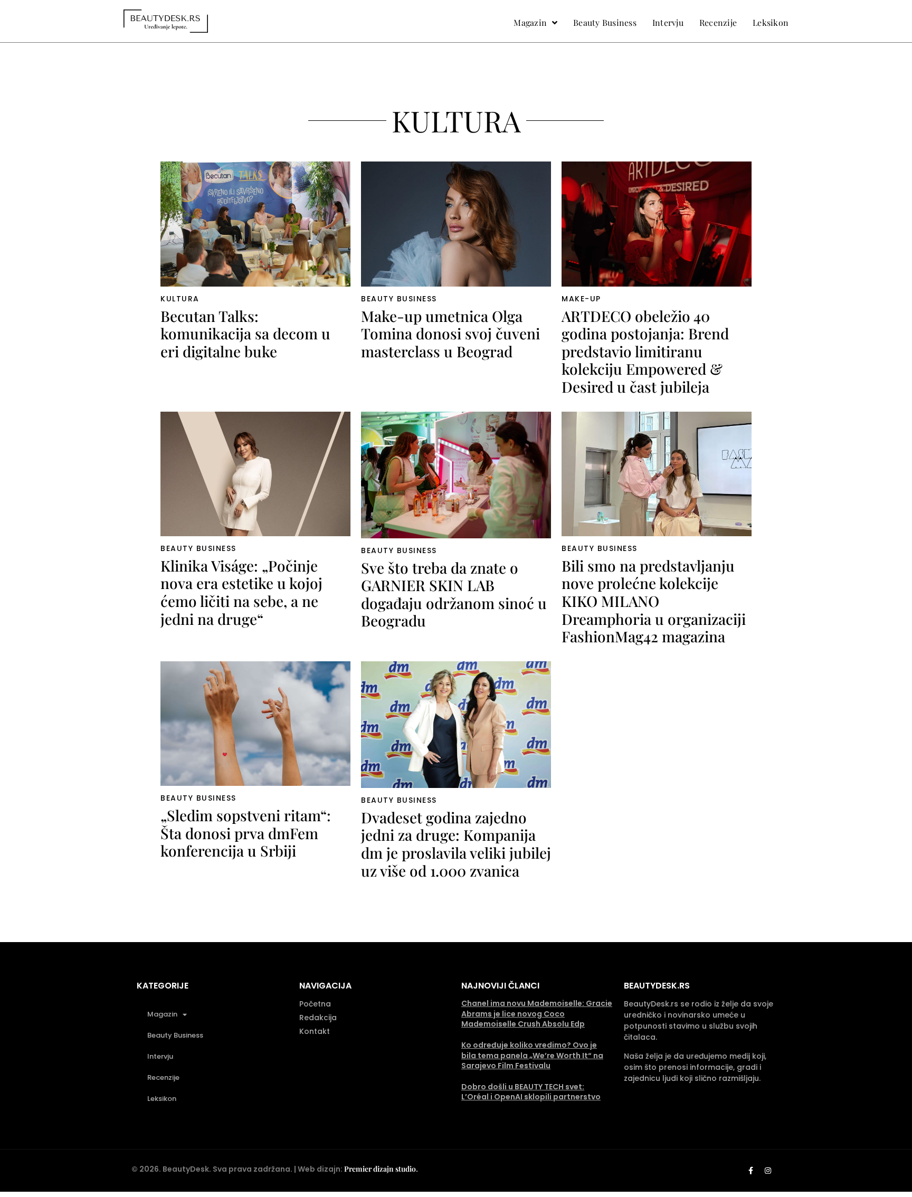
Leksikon (161, 1099)
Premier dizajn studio (380, 1169)
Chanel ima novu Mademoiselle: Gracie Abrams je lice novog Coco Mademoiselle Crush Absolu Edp (536, 1013)
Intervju (160, 1056)
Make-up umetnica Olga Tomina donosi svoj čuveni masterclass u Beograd (450, 333)
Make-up (581, 298)
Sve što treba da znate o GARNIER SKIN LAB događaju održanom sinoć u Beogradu (454, 594)
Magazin (162, 1014)
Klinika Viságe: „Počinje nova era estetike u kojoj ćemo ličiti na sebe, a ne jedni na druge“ (241, 592)
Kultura (180, 298)
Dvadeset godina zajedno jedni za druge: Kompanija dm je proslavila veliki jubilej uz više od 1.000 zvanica (456, 844)
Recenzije (163, 1077)
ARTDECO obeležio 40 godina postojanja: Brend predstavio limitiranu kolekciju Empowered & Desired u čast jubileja (645, 351)
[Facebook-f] (750, 1170)
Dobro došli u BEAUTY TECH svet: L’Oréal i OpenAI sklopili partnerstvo (531, 1092)
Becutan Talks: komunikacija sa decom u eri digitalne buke (245, 333)
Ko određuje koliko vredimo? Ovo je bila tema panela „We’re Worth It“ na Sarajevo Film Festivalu (532, 1055)
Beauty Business (399, 298)
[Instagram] (768, 1170)
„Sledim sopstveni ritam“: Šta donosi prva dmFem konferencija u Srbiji (245, 832)
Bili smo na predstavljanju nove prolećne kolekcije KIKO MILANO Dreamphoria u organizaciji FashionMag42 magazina (654, 601)
